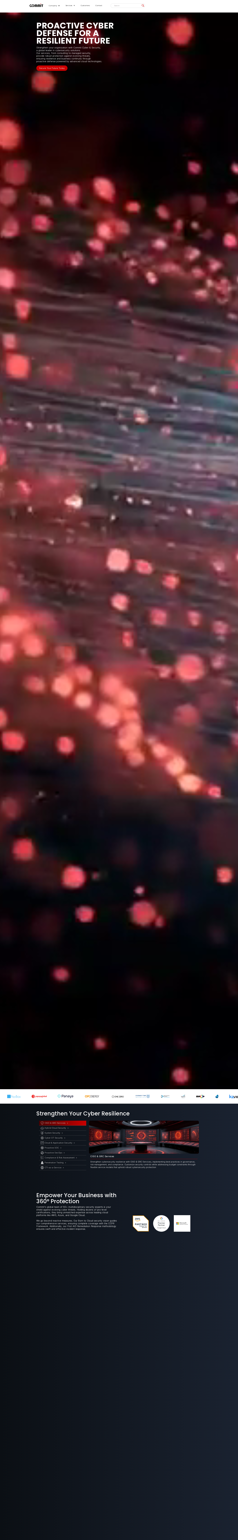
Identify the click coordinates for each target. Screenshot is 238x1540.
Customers (85, 5)
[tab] (62, 1123)
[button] (54, 5)
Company (53, 6)
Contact (98, 5)
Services (69, 5)
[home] (36, 5)
